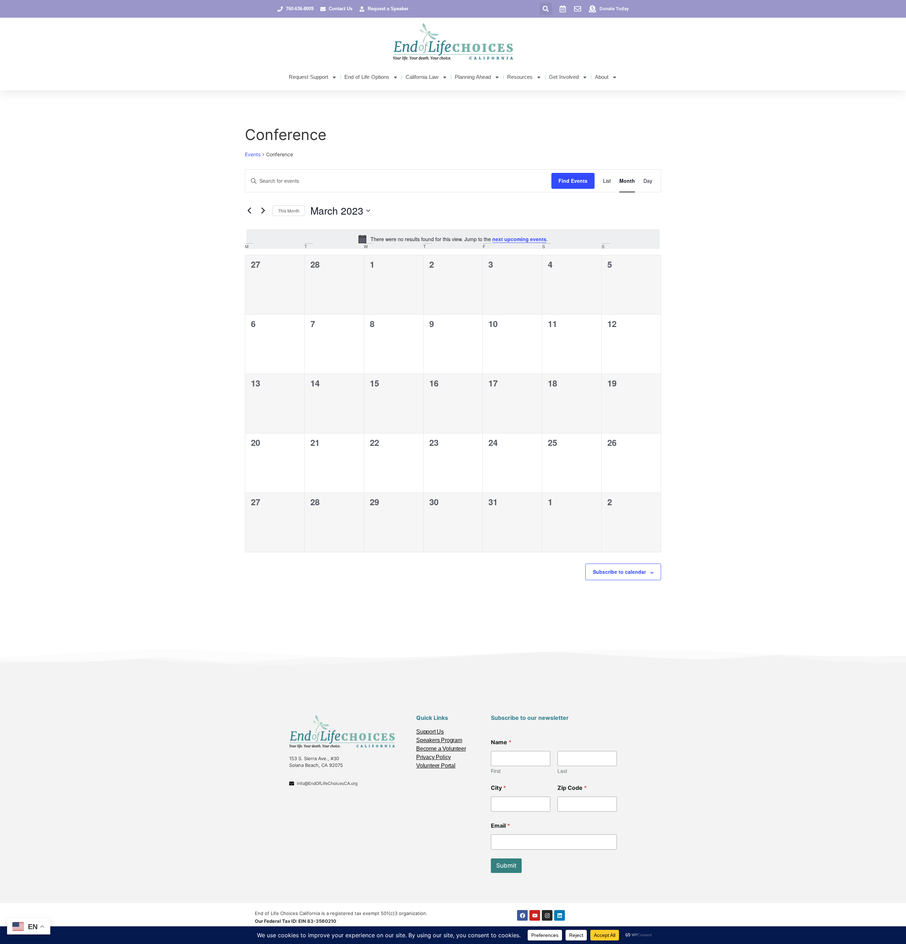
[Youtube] (534, 915)
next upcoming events (519, 239)
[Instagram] (547, 915)
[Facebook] (522, 915)
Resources (520, 77)
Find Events (572, 180)
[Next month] (263, 210)
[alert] (453, 239)
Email (500, 825)
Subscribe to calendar (619, 571)
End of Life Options (366, 77)
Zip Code (572, 788)
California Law (422, 77)
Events (252, 154)
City (498, 788)
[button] (545, 8)
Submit (506, 865)
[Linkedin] (559, 915)
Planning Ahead (473, 77)
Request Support (308, 77)
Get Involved (564, 77)
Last (562, 771)
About (601, 77)
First (496, 771)
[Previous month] (249, 210)
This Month (288, 211)
